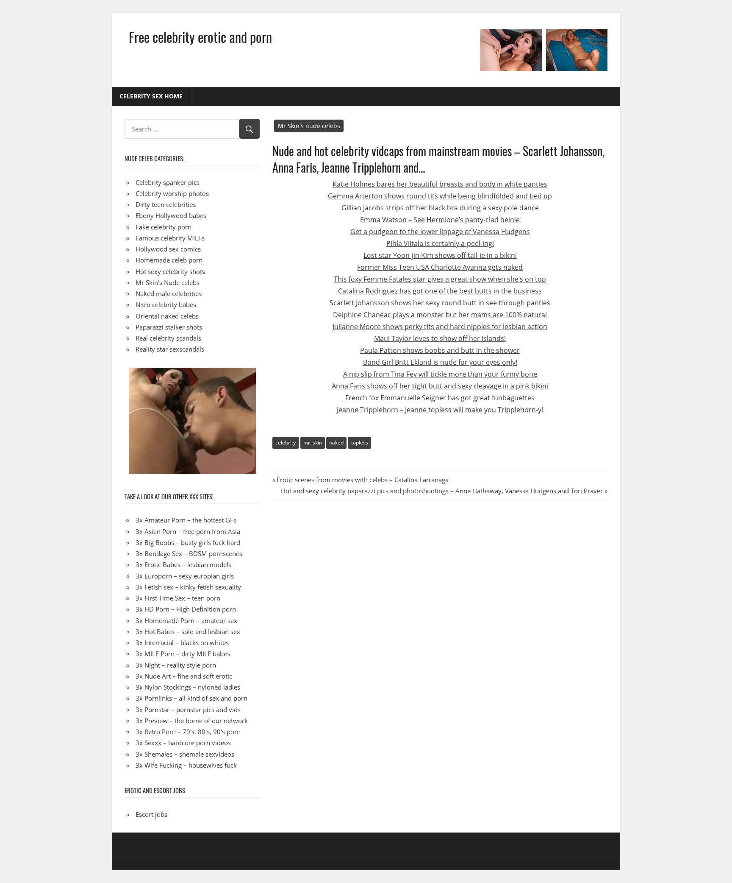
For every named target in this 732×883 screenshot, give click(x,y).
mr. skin (312, 442)
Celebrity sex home (151, 96)
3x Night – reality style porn (176, 665)
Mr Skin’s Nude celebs (168, 282)
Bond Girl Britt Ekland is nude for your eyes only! (440, 362)
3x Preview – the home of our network (192, 720)
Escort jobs (151, 814)
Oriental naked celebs (167, 316)
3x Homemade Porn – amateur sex (186, 620)
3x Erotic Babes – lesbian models (183, 564)
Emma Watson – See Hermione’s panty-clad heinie (440, 219)
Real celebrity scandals (168, 338)
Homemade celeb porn (169, 260)
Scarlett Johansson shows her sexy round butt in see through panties (440, 302)
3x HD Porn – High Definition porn (186, 609)
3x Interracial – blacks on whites (182, 642)
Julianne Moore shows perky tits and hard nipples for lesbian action (440, 326)
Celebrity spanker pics (168, 182)
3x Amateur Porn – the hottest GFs (186, 520)
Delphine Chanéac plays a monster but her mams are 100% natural (440, 314)
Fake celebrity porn (163, 227)
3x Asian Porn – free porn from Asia (188, 531)
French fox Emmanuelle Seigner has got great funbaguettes (440, 397)
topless (359, 442)
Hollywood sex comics (168, 249)
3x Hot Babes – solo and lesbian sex (188, 631)
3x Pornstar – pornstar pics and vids (188, 709)
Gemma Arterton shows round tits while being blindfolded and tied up (440, 196)
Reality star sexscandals (170, 349)
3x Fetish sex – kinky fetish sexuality (188, 587)
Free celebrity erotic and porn (200, 37)
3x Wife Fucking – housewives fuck (186, 765)
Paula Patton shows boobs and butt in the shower (440, 350)
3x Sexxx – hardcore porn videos (183, 742)
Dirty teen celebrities (166, 204)
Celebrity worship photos (172, 193)
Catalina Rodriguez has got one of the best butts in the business (440, 291)
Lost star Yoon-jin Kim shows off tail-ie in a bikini (440, 255)
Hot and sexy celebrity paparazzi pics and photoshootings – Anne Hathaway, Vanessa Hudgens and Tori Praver (442, 490)
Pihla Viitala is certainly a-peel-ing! (440, 243)
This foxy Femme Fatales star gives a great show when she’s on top (440, 279)
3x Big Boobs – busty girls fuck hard (188, 542)
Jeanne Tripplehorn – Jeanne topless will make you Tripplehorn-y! (440, 409)
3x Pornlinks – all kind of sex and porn (191, 698)
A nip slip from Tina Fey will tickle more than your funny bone (440, 374)
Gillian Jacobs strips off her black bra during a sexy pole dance (440, 207)
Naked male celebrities (169, 293)
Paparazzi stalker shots (169, 327)
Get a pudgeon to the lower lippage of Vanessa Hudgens (440, 231)
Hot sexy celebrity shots (170, 271)
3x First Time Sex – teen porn (178, 598)
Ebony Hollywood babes (171, 215)
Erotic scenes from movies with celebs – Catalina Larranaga (362, 479)
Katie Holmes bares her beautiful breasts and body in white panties (440, 184)
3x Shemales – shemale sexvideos (185, 754)
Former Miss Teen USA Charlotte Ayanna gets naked (440, 267)
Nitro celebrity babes (166, 304)
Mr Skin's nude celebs (309, 126)
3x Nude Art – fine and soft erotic (184, 676)
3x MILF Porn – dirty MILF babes (183, 653)
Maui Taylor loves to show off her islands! (440, 338)
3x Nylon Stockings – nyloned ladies (188, 687)
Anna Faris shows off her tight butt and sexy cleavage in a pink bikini (440, 386)
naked (336, 442)
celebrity (285, 442)
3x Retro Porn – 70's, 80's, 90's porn (188, 731)
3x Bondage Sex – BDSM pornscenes (189, 553)
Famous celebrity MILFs (170, 238)
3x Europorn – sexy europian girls (185, 576)
